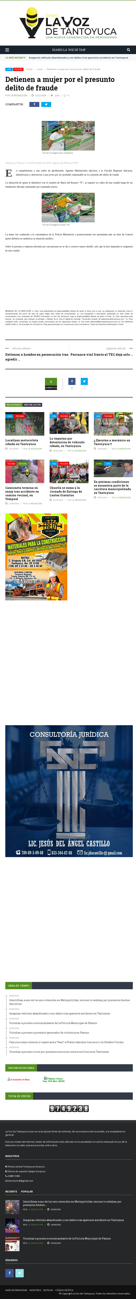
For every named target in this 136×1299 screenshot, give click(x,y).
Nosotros (35, 1290)
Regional (23, 464)
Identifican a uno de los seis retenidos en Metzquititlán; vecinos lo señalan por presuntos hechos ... (72, 1203)
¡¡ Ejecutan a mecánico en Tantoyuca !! (112, 442)
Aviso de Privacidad (16, 1290)
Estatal (99, 464)
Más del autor (32, 404)
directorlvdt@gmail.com (20, 1180)
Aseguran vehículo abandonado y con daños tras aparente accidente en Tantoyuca (73, 1220)
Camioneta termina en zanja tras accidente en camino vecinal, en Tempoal (22, 493)
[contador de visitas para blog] (69, 1108)
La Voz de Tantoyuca (83, 1293)
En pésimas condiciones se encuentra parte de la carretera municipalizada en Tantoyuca (112, 487)
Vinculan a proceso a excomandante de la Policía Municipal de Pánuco (67, 1238)
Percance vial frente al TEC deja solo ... (101, 354)
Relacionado (14, 404)
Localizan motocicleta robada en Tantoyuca (21, 442)
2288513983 (10, 324)
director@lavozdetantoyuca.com (104, 321)
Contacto (36, 324)
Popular (27, 1191)
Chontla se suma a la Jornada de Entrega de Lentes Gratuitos (66, 491)
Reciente (11, 1191)
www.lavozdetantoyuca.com (112, 319)
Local (9, 69)
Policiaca (18, 69)
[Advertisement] (69, 281)
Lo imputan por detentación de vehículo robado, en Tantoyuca (67, 442)
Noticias (48, 1290)
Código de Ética (64, 1290)
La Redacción (19, 95)
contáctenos (84, 324)
